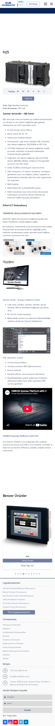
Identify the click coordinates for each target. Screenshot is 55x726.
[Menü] (45, 4)
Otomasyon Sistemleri (12, 625)
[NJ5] (27, 72)
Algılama (6, 629)
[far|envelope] (6, 676)
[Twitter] (20, 722)
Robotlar (6, 655)
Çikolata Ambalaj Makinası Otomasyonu (19, 588)
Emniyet (6, 636)
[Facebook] (5, 722)
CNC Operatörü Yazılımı (13, 358)
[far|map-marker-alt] (6, 683)
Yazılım (5, 658)
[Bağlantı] (8, 4)
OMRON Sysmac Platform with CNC (21, 435)
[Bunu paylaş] (23, 91)
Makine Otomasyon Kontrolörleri (16, 651)
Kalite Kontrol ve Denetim (13, 643)
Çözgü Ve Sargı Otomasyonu (14, 607)
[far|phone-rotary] (6, 670)
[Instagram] (10, 722)
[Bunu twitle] (28, 91)
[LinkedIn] (26, 722)
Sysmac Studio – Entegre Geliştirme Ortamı (21, 300)
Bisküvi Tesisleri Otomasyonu (14, 592)
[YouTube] (15, 722)
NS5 (4, 556)
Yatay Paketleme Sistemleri (14, 599)
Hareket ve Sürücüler (11, 640)
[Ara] (51, 4)
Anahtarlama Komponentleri (14, 632)
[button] (15, 574)
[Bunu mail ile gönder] (17, 91)
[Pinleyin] (38, 91)
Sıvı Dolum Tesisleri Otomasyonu (16, 603)
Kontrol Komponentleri (12, 647)
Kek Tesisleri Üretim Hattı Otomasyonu (18, 596)
